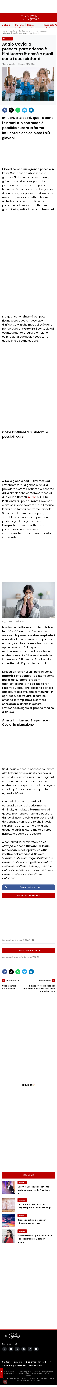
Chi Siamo (7, 1362)
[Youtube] (36, 1349)
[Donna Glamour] (30, 18)
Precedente (12, 980)
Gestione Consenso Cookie (29, 1365)
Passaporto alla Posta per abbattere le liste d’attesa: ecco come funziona (39, 989)
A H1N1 (32, 497)
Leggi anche (28, 1175)
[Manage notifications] (5, 1382)
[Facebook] (4, 110)
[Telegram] (24, 110)
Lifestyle (11, 31)
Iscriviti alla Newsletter (28, 895)
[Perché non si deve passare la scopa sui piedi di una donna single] (8, 1205)
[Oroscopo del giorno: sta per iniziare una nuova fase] (8, 1220)
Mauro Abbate (8, 64)
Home (4, 31)
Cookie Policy (8, 1365)
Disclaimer (31, 1362)
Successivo (45, 980)
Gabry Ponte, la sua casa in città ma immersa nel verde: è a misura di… (33, 1190)
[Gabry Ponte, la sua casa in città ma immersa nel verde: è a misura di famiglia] (8, 1187)
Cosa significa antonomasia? (9, 987)
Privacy (1, 1374)
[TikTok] (30, 1349)
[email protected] (47, 1372)
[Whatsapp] (17, 110)
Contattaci (19, 1362)
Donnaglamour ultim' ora (28, 950)
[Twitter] (11, 110)
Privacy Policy (44, 1362)
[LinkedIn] (31, 110)
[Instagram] (17, 1349)
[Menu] (4, 18)
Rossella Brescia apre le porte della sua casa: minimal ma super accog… (34, 1239)
